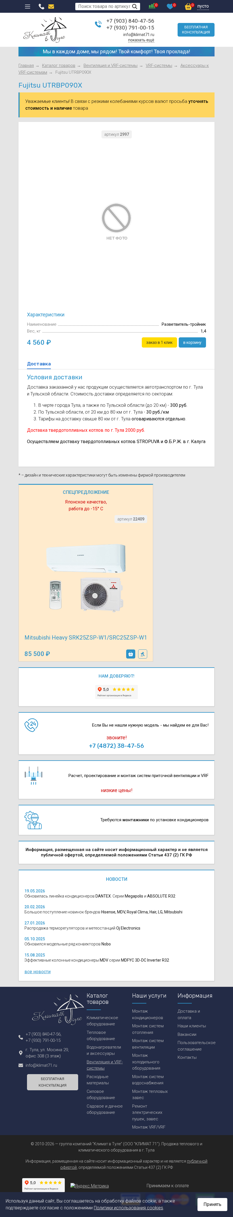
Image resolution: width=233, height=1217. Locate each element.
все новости (37, 971)
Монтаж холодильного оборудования (146, 1062)
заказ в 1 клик (142, 654)
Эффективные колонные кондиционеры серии (96, 960)
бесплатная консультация (196, 29)
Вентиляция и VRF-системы (111, 65)
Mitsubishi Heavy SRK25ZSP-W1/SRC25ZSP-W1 (85, 637)
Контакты (187, 1057)
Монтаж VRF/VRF (148, 1127)
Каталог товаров (58, 65)
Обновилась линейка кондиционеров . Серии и (99, 896)
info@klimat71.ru (138, 34)
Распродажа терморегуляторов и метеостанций (82, 928)
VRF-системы (159, 65)
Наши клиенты (192, 1025)
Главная (26, 65)
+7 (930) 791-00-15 (130, 27)
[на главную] (45, 30)
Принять (212, 1204)
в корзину (130, 654)
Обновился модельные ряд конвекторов (67, 944)
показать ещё (141, 40)
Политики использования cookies (128, 1207)
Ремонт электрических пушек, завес (147, 1112)
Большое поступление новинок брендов (103, 912)
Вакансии (187, 1034)
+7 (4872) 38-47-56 (116, 745)
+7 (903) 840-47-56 (130, 21)
